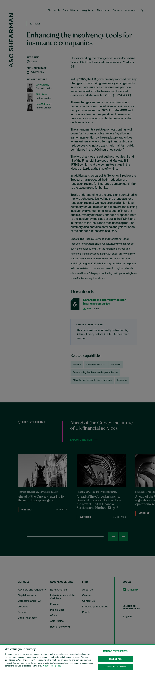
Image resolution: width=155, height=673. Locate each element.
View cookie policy (52, 666)
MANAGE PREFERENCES (115, 651)
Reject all (115, 659)
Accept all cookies (115, 667)
